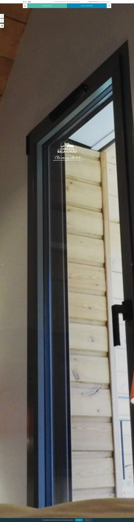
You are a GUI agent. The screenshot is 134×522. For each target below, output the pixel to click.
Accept (79, 520)
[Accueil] (25, 5)
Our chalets (47, 6)
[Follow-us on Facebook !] (23, 1)
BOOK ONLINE (105, 1)
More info (88, 520)
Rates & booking (87, 6)
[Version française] (28, 1)
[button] (2, 264)
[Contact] (109, 5)
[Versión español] (30, 1)
